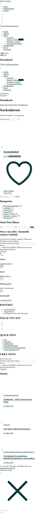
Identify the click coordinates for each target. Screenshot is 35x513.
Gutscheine (7, 210)
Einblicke (6, 425)
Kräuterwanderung (9, 452)
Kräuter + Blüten (15, 39)
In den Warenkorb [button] (14, 156)
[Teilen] (4, 510)
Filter (32, 227)
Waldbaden (7, 395)
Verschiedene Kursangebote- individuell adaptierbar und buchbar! (19, 457)
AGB (5, 340)
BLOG (5, 47)
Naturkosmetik (21, 452)
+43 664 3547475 (6, 264)
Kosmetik (10, 38)
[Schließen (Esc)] (6, 510)
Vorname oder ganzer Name (9, 243)
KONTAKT (7, 49)
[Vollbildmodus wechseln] (2, 510)
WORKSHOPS (8, 45)
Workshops (7, 218)
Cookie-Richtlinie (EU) (11, 350)
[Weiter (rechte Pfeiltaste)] (2, 512)
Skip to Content (5, 1)
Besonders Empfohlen (14, 43)
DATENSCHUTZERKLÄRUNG (14, 348)
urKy (14, 466)
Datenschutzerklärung (7, 468)
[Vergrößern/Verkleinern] (0, 510)
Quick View (7, 193)
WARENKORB (8, 9)
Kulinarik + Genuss (13, 41)
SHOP (5, 7)
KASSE (6, 11)
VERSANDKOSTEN (10, 346)
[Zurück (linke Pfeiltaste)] (0, 512)
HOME (5, 32)
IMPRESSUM (8, 344)
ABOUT (6, 34)
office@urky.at (5, 276)
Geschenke (7, 208)
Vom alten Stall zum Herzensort (16, 429)
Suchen (17, 196)
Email (2, 245)
